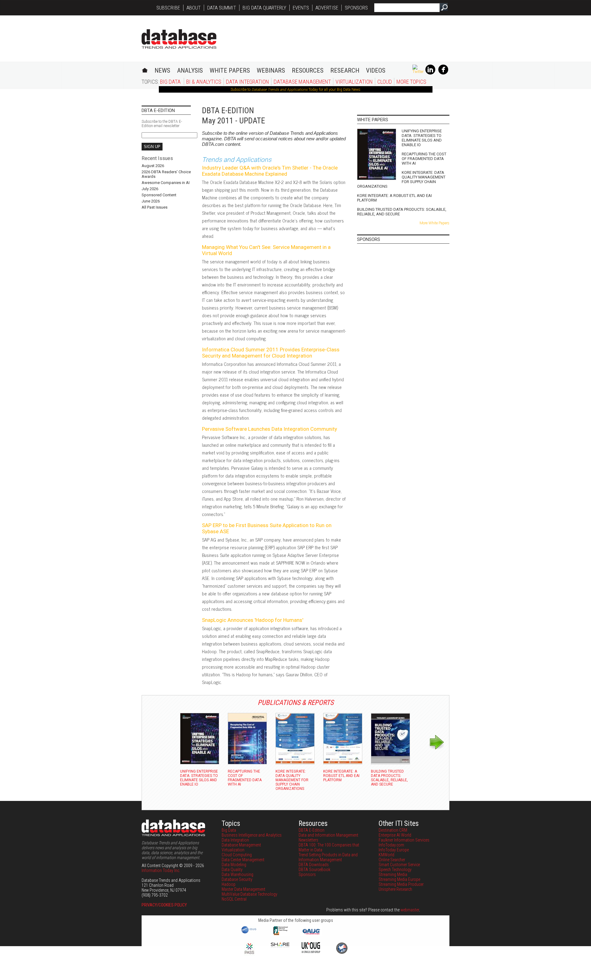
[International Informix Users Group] (280, 934)
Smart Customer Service (399, 864)
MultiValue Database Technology (249, 894)
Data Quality (232, 869)
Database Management (302, 81)
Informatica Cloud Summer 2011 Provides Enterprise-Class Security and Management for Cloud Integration (271, 352)
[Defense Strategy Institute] (342, 952)
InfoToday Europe (394, 849)
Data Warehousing (237, 874)
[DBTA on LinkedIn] (430, 73)
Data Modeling (234, 864)
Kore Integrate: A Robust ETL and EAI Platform (394, 197)
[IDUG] (249, 932)
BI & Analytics (203, 81)
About (194, 8)
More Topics (411, 81)
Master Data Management (243, 889)
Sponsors (356, 8)
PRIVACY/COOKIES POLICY (164, 904)
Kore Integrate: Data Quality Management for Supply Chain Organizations (401, 179)
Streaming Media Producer (401, 884)
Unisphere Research (395, 889)
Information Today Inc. (161, 870)
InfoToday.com (391, 844)
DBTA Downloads (314, 864)
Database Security (237, 879)
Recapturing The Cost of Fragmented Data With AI (424, 159)
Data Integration (247, 81)
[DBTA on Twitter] (418, 72)
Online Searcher (392, 859)
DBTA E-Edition (311, 830)
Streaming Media (393, 874)
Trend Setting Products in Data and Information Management (328, 857)
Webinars (271, 70)
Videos (375, 70)
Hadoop (228, 884)
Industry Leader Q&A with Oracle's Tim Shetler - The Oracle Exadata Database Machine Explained (270, 171)
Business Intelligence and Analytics (252, 835)
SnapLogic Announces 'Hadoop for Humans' (252, 620)
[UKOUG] (311, 951)
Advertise (327, 8)
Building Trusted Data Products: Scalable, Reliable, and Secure (401, 211)
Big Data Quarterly (264, 8)
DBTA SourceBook (314, 869)
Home (145, 69)
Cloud (384, 81)
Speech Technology (395, 869)
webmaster (409, 909)
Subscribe (168, 8)
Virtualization (354, 81)
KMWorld (386, 854)
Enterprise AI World (395, 835)
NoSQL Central (234, 899)
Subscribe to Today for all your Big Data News (295, 89)
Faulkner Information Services (404, 840)
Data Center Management (243, 859)
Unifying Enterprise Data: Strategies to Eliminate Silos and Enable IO (422, 138)
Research (344, 70)
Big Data (170, 81)
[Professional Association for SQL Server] (249, 954)
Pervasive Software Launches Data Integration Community (269, 429)
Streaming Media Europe (399, 879)
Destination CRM (393, 830)
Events (301, 8)
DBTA (179, 39)
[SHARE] (280, 945)
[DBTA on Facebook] (443, 73)
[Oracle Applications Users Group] (311, 934)
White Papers (230, 70)
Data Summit (221, 8)
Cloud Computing (237, 854)
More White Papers (434, 223)
